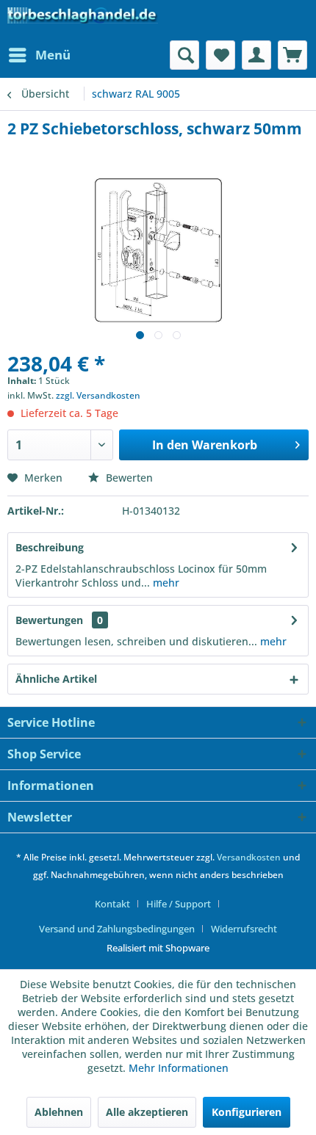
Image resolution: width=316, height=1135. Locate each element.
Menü (53, 54)
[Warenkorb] (292, 55)
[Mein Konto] (256, 55)
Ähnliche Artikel (56, 679)
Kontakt (112, 903)
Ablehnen (59, 1112)
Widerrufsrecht (244, 928)
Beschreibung (49, 547)
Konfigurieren (246, 1112)
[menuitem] (39, 55)
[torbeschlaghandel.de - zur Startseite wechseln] (82, 20)
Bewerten (128, 478)
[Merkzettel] (220, 55)
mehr (164, 583)
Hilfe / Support (178, 903)
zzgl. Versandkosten (98, 395)
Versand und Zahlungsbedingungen (117, 928)
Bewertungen (49, 620)
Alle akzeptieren (147, 1112)
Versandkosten (249, 857)
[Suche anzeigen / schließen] (184, 55)
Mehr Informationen (179, 1068)
